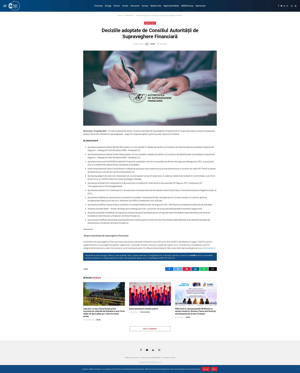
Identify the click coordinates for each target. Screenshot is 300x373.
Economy (99, 5)
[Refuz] (297, 369)
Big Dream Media (171, 5)
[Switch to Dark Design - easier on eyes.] (291, 6)
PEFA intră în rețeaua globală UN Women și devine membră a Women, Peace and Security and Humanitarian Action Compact (195, 311)
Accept (205, 369)
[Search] (295, 6)
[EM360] (14, 6)
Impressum (201, 5)
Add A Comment (150, 329)
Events (117, 5)
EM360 (152, 44)
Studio (125, 5)
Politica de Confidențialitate (151, 357)
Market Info (156, 5)
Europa (145, 5)
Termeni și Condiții (168, 357)
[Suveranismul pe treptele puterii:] (150, 294)
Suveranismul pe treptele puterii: (143, 309)
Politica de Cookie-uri (132, 357)
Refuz (214, 369)
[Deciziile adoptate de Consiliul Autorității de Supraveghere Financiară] (150, 88)
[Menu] (5, 6)
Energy (108, 5)
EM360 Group (187, 5)
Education (135, 5)
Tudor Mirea (145, 312)
